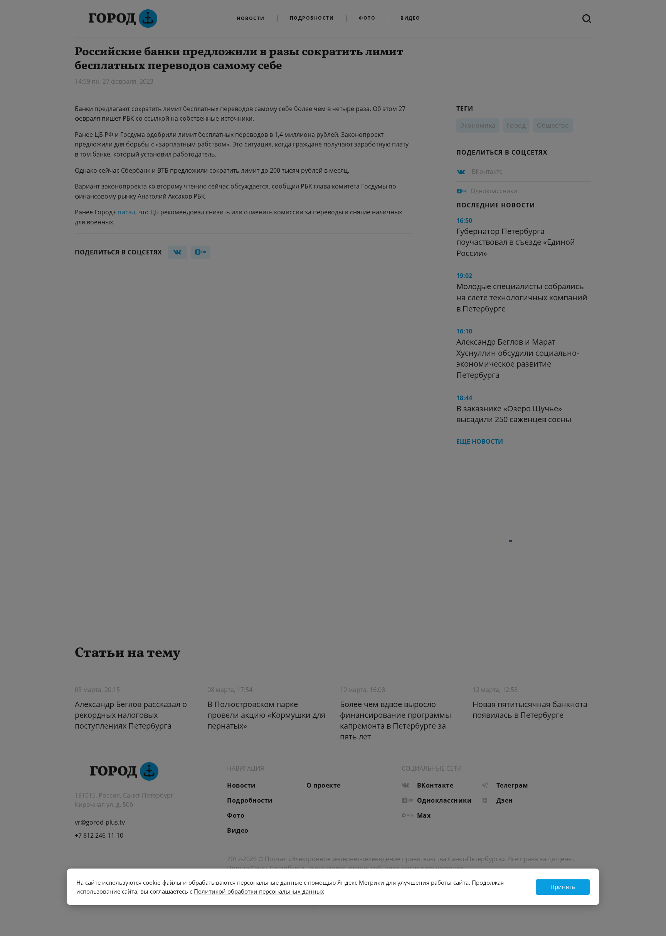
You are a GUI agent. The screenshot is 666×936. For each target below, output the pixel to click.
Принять (562, 887)
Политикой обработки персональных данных (259, 891)
